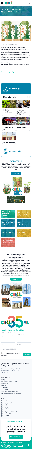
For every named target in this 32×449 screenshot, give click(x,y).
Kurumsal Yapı (4, 383)
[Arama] (29, 3)
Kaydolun (27, 354)
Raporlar (3, 385)
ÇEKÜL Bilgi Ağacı (15, 9)
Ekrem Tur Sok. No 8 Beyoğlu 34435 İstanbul (12, 369)
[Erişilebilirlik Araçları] (28, 445)
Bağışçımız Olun (15, 436)
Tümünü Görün (22, 97)
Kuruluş (3, 380)
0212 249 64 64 (5, 371)
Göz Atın (15, 173)
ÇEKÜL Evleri (4, 389)
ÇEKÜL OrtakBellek (6, 414)
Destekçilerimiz (5, 387)
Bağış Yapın (15, 279)
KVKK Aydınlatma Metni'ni (9, 353)
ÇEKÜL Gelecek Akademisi (8, 406)
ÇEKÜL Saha (4, 410)
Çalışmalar (4, 9)
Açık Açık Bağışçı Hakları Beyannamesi (11, 393)
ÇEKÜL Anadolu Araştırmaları (8, 402)
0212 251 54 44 (15, 371)
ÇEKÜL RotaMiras (5, 416)
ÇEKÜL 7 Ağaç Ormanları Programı (10, 400)
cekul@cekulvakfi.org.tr (7, 373)
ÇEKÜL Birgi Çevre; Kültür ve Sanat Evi (11, 412)
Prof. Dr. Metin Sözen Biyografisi (9, 381)
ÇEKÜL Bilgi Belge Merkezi (8, 404)
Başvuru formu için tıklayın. (8, 72)
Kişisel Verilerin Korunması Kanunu (10, 391)
